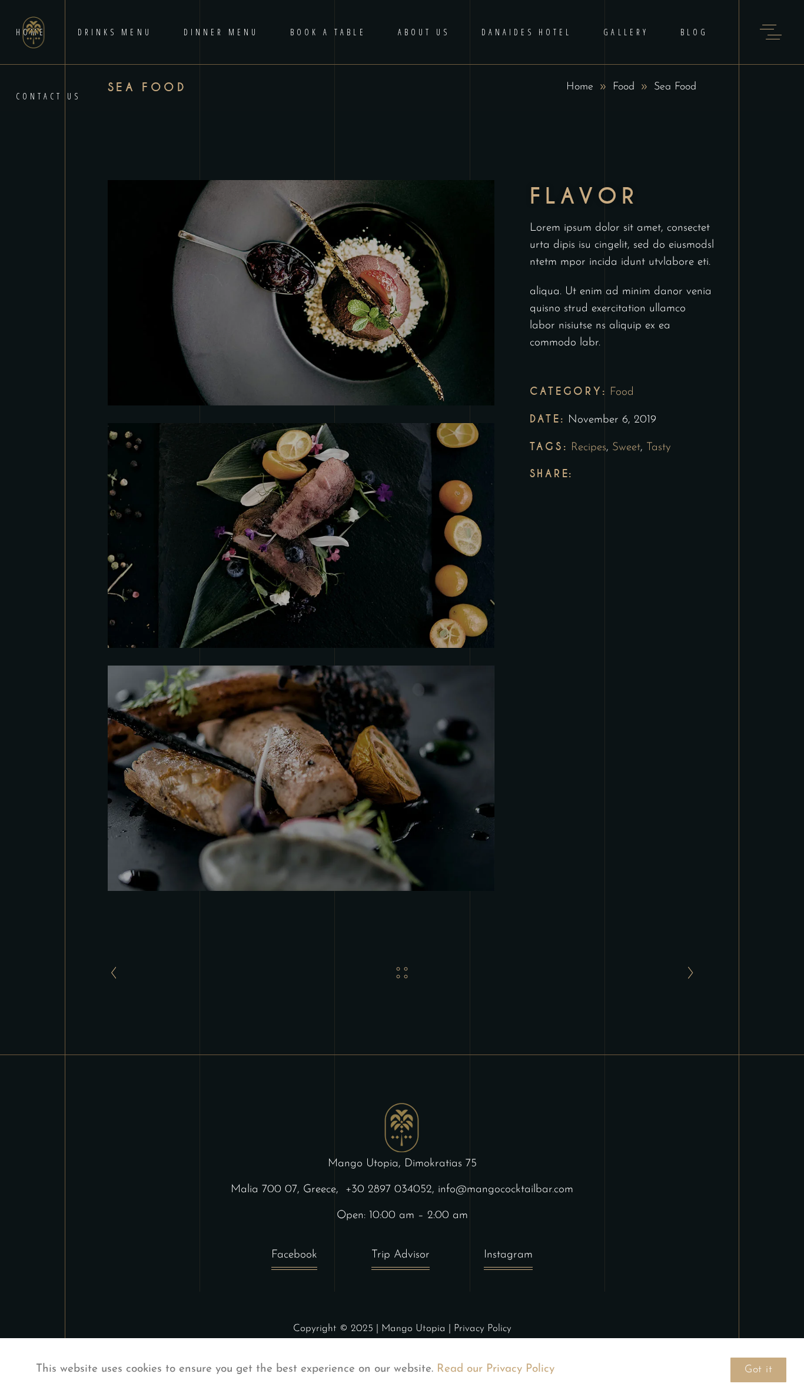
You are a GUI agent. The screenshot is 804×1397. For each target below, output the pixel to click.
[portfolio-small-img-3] (301, 778)
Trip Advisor (400, 1254)
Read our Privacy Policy (493, 1369)
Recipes (588, 447)
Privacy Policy (482, 1328)
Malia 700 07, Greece (283, 1189)
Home (579, 87)
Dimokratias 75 (440, 1163)
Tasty (658, 447)
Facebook (294, 1254)
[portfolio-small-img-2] (301, 535)
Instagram (508, 1254)
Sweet (626, 447)
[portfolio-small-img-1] (301, 292)
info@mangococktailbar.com (505, 1189)
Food (623, 87)
